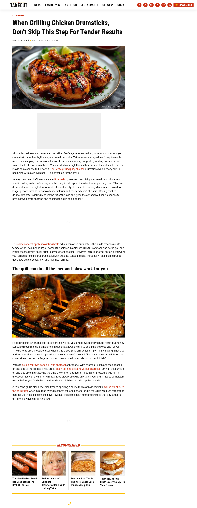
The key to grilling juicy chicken (67, 169)
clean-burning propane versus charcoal (78, 368)
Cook (120, 5)
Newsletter (185, 4)
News (37, 5)
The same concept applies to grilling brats (35, 244)
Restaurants (90, 5)
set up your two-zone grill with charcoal (44, 365)
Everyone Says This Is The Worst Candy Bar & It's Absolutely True (82, 481)
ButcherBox (60, 179)
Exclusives (52, 5)
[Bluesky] (163, 5)
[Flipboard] (157, 5)
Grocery (108, 5)
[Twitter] (145, 5)
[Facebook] (139, 5)
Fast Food (70, 5)
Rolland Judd (22, 40)
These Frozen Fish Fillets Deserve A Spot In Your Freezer (112, 482)
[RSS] (169, 5)
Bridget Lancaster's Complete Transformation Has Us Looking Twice (53, 483)
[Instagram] (151, 5)
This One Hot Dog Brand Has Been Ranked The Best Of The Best (24, 481)
